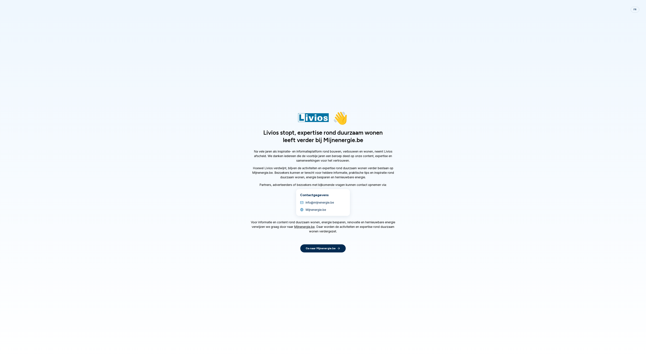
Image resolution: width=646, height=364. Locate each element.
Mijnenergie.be (304, 227)
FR (635, 9)
